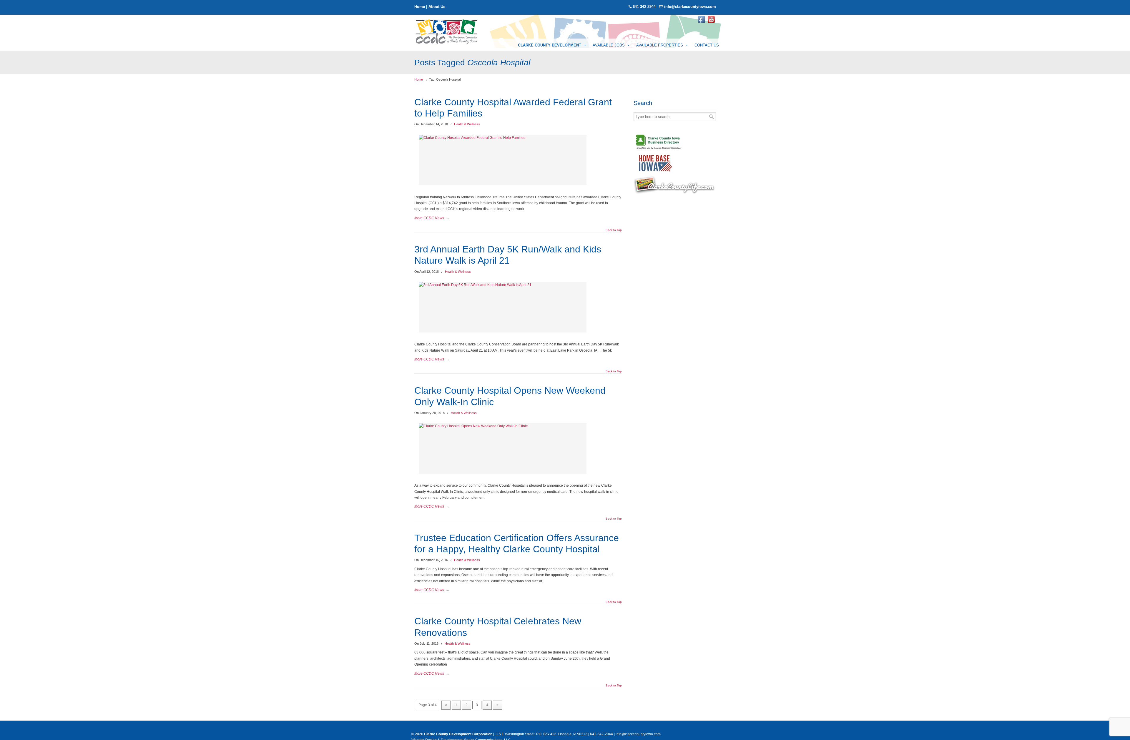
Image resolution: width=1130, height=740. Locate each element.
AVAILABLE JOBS (609, 45)
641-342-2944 (644, 6)
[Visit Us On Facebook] (701, 23)
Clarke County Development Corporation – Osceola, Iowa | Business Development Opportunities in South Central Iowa (447, 31)
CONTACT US (706, 45)
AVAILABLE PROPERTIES (659, 45)
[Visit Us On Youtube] (711, 23)
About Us (436, 6)
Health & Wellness (467, 124)
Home (419, 6)
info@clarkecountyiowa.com (690, 6)
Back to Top (614, 230)
